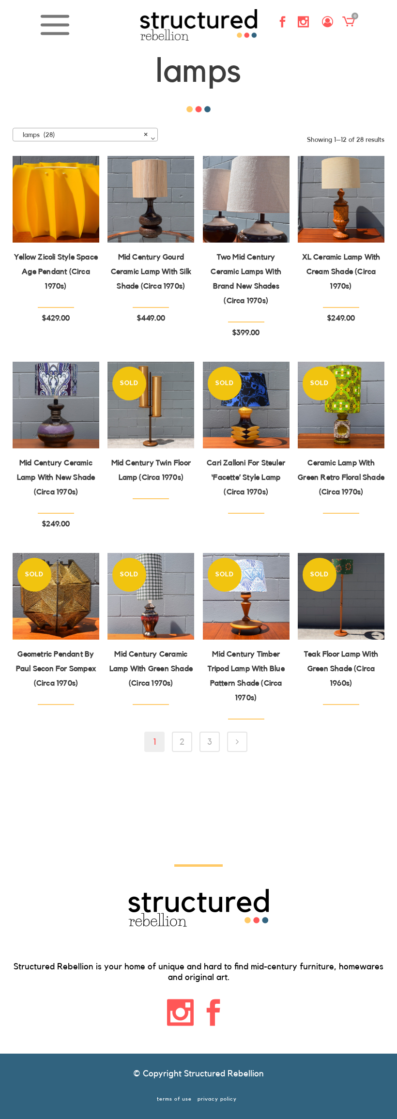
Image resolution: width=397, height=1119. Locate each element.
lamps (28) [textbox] (82, 135)
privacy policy (217, 1099)
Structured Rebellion (224, 1073)
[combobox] (85, 134)
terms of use (174, 1099)
